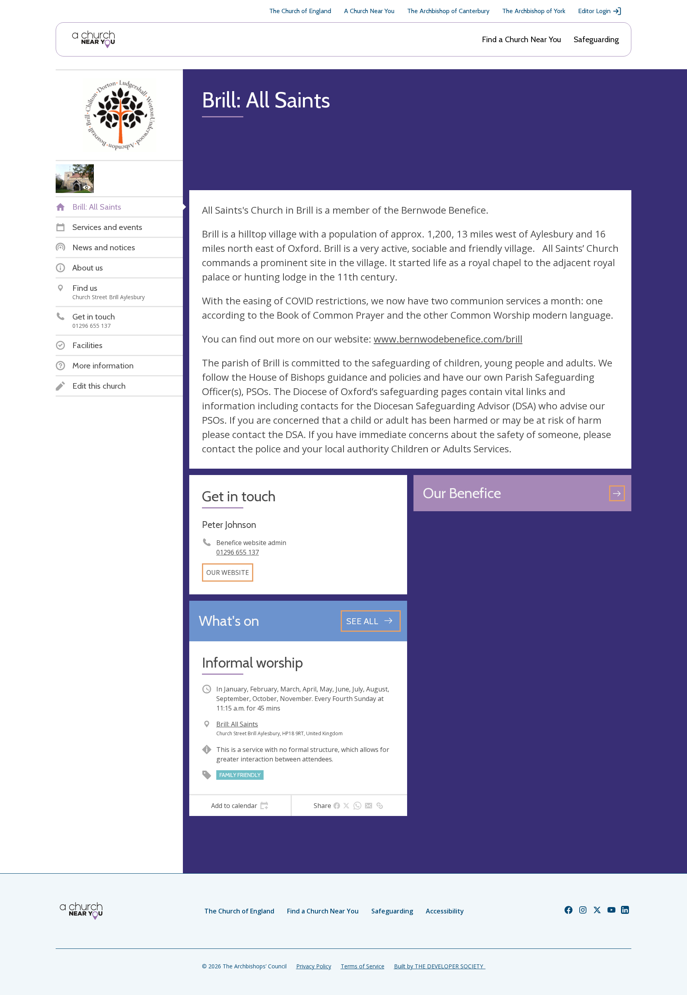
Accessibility (445, 911)
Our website (227, 572)
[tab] (240, 805)
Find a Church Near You (521, 39)
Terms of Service (362, 966)
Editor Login (594, 11)
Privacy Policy (313, 966)
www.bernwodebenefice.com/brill (448, 338)
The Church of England (300, 11)
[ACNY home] (93, 39)
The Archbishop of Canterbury (448, 11)
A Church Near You (369, 11)
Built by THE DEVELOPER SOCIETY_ (439, 966)
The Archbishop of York (533, 11)
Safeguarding (596, 39)
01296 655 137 (237, 552)
